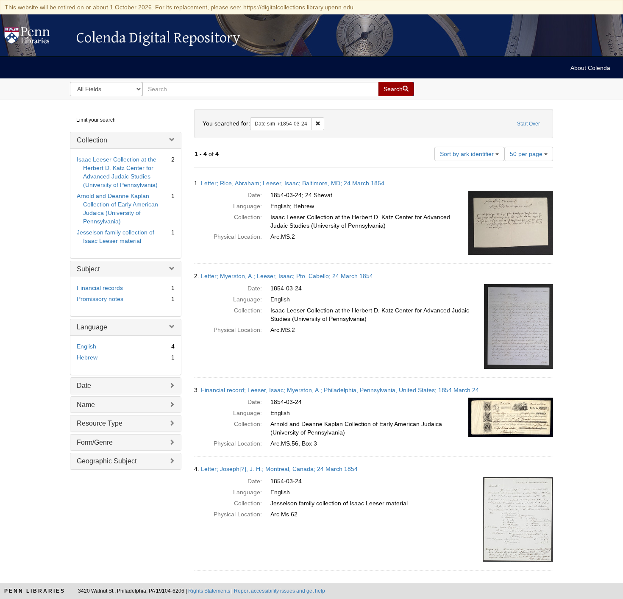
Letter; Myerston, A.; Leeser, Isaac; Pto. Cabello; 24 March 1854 (287, 276)
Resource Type (99, 423)
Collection (92, 140)
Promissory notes (100, 298)
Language (92, 327)
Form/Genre (95, 442)
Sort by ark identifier (467, 153)
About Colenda (590, 67)
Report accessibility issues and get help (279, 591)
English (86, 346)
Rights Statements (209, 591)
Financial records (100, 287)
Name (86, 404)
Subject (88, 269)
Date (84, 385)
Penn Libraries (34, 591)
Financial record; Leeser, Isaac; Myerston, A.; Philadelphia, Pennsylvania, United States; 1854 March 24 (340, 390)
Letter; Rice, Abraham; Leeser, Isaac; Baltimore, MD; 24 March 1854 (292, 183)
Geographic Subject (106, 461)
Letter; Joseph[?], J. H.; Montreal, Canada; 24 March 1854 (279, 468)
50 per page (527, 153)
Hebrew (87, 357)
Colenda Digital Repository (36, 37)
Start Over (528, 124)
